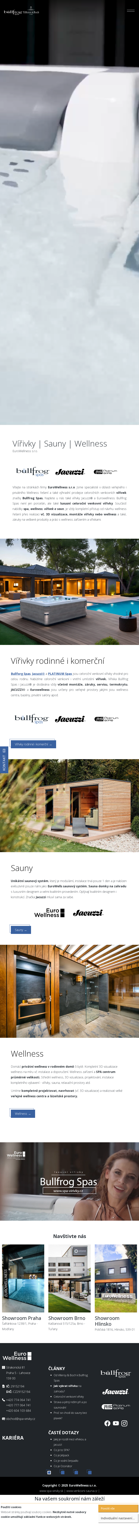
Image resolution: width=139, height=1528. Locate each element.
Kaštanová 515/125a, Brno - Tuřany (66, 1323)
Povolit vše (108, 1508)
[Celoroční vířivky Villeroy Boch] (33, 472)
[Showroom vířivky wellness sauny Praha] (23, 1279)
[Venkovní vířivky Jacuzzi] (70, 472)
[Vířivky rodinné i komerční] (69, 591)
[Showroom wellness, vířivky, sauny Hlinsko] (116, 1279)
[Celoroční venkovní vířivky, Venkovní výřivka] (116, 1373)
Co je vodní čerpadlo (66, 1461)
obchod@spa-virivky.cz (20, 1419)
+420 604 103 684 (18, 1411)
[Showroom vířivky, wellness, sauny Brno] (69, 1279)
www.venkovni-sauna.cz (81, 1491)
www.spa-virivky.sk (51, 1491)
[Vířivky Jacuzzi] (70, 719)
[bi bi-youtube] (116, 1423)
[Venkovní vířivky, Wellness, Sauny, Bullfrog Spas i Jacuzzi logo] (22, 10)
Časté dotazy (63, 1432)
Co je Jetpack (61, 1455)
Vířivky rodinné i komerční (33, 744)
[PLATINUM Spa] (116, 1406)
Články (56, 1368)
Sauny (21, 930)
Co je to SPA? (62, 1450)
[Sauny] (69, 805)
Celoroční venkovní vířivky (69, 1396)
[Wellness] (69, 991)
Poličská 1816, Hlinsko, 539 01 (115, 1323)
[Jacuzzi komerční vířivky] (116, 1391)
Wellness (23, 1114)
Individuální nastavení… (118, 1518)
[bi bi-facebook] (107, 1423)
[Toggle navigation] (130, 10)
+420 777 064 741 (18, 1405)
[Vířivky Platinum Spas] (106, 719)
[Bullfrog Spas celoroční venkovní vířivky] (31, 719)
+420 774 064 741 (18, 1400)
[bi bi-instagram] (124, 1423)
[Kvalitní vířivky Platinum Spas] (105, 472)
